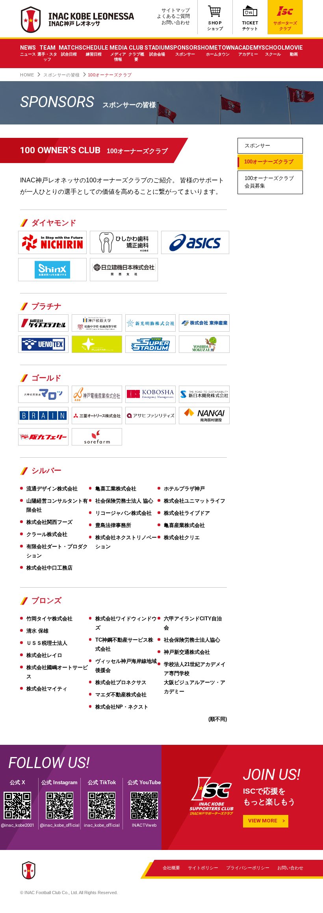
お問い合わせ (176, 22)
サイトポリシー (203, 867)
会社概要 (171, 867)
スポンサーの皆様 (61, 74)
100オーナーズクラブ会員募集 (269, 182)
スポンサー (257, 145)
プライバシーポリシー (247, 867)
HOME (27, 74)
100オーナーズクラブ (268, 162)
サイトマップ (176, 10)
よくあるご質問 (173, 16)
